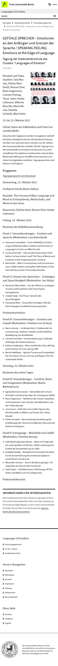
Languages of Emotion (13, 11)
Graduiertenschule (22, 23)
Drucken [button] (8, 614)
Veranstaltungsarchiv (43, 23)
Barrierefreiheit (11, 597)
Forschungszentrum (13, 544)
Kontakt (8, 579)
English (8, 623)
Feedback (9, 618)
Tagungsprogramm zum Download (19, 175)
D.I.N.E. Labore (11, 549)
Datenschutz (10, 592)
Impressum (9, 583)
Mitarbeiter (9, 575)
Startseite (7, 23)
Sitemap (8, 588)
